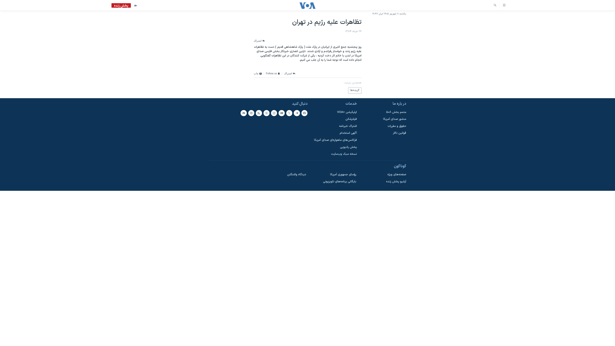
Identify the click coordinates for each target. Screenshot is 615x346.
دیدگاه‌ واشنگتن (296, 174)
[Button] (259, 41)
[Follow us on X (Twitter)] (289, 113)
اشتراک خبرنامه (348, 126)
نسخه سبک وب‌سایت (344, 154)
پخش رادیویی (348, 147)
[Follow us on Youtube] (282, 113)
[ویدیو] (135, 5)
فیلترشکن (351, 119)
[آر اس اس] (259, 113)
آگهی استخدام (348, 133)
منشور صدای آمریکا (394, 119)
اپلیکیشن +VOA (347, 112)
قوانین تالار (399, 133)
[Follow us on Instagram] (274, 113)
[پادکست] (251, 113)
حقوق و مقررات (397, 126)
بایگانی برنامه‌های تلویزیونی (339, 181)
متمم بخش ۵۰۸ (396, 112)
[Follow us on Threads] (266, 113)
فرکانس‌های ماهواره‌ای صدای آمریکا (335, 140)
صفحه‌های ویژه (396, 174)
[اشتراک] (244, 113)
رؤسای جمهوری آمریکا (343, 174)
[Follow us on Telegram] (297, 113)
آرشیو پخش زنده (396, 181)
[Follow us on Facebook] (304, 113)
